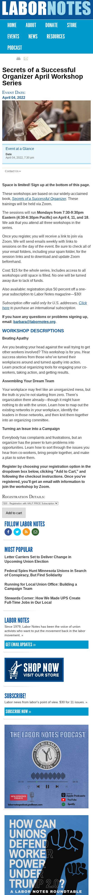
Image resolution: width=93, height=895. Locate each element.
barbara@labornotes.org (34, 322)
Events (13, 36)
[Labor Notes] (46, 8)
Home (11, 25)
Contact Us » (13, 171)
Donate (51, 25)
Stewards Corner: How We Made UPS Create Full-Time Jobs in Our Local (42, 600)
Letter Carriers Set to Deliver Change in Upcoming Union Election (38, 559)
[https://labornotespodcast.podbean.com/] (46, 806)
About (31, 25)
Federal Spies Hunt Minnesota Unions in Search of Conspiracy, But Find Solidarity (45, 573)
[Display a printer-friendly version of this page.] (18, 58)
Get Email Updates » (21, 645)
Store (72, 25)
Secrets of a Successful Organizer (39, 199)
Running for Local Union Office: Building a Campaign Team (41, 586)
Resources (56, 36)
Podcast (14, 47)
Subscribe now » (18, 712)
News (32, 36)
